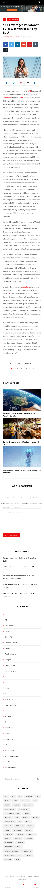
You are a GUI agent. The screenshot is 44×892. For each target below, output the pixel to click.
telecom (20, 842)
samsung (20, 834)
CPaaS (7, 648)
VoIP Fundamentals (12, 756)
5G (5, 19)
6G (20, 796)
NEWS (30, 826)
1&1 (29, 91)
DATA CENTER (23, 809)
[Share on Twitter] (11, 44)
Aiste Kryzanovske (12, 37)
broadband (25, 801)
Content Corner (11, 643)
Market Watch (10, 699)
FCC (17, 817)
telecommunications (11, 851)
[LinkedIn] (17, 44)
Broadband (9, 626)
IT (6, 682)
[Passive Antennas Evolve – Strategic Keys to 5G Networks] (22, 456)
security (7, 838)
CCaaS (7, 631)
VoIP (17, 859)
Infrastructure (10, 671)
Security (8, 716)
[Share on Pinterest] (29, 368)
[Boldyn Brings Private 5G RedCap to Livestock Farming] (22, 428)
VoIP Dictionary (11, 750)
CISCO (7, 805)
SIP (6, 722)
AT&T (15, 801)
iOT (20, 822)
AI (6, 620)
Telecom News (13, 19)
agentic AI (29, 796)
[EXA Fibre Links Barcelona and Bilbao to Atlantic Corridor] (22, 400)
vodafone (29, 363)
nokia (7, 830)
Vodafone (7, 97)
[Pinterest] (29, 44)
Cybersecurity (9, 809)
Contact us (22, 879)
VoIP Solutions (10, 767)
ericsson (8, 817)
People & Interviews (12, 711)
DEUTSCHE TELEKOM (12, 813)
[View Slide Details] (22, 8)
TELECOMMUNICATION (13, 847)
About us (24, 876)
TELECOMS (27, 851)
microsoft (8, 826)
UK (20, 855)
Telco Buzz (9, 733)
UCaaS (7, 745)
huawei (35, 817)
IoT (6, 677)
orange (28, 830)
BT (35, 801)
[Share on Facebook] (5, 44)
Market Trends (10, 694)
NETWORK (19, 826)
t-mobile (29, 838)
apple (7, 801)
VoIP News (9, 762)
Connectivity (28, 805)
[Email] (5, 50)
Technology (8, 842)
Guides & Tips (10, 665)
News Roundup (10, 705)
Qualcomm (8, 834)
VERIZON (29, 855)
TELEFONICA (9, 855)
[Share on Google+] (25, 368)
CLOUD (16, 805)
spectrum (18, 838)
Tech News (9, 728)
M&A (7, 688)
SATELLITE (31, 834)
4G (6, 796)
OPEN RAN (17, 830)
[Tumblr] (35, 44)
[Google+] (23, 44)
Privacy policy (33, 876)
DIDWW (26, 813)
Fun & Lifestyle (10, 654)
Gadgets (8, 660)
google (25, 817)
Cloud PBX (9, 637)
